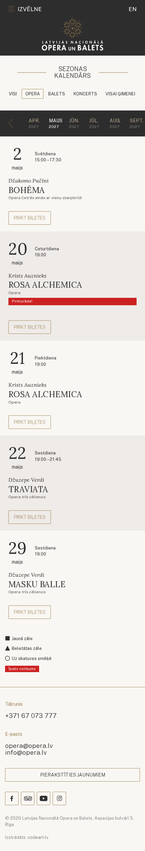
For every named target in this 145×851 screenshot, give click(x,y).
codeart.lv (38, 837)
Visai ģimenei (120, 93)
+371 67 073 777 (31, 715)
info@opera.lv (26, 752)
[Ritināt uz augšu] (130, 836)
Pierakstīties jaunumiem (72, 775)
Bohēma (26, 190)
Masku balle (36, 584)
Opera (32, 93)
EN (132, 9)
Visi (13, 93)
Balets (56, 93)
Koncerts (85, 93)
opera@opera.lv (29, 745)
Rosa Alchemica (45, 285)
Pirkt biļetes (30, 218)
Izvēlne (30, 9)
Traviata (28, 489)
